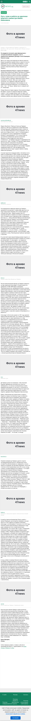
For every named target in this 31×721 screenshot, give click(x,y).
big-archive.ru (3, 456)
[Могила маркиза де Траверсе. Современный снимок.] (15, 601)
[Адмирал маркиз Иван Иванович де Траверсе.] (15, 275)
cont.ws (2, 603)
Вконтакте (23, 1)
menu (1, 1)
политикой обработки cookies (15, 714)
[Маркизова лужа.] (15, 375)
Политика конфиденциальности (8, 702)
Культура (4, 12)
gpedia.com (3, 202)
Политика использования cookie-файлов (24, 702)
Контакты (25, 694)
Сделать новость (26, 6)
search (29, 1)
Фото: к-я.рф (3, 50)
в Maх (12, 648)
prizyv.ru (2, 277)
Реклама (15, 694)
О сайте (4, 694)
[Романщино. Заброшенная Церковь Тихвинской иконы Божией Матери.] (15, 510)
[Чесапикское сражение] (15, 200)
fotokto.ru (3, 512)
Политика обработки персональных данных (15, 701)
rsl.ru (2, 377)
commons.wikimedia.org (6, 120)
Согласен (15, 718)
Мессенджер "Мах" (26, 1)
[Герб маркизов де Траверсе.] (15, 118)
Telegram (25, 1)
